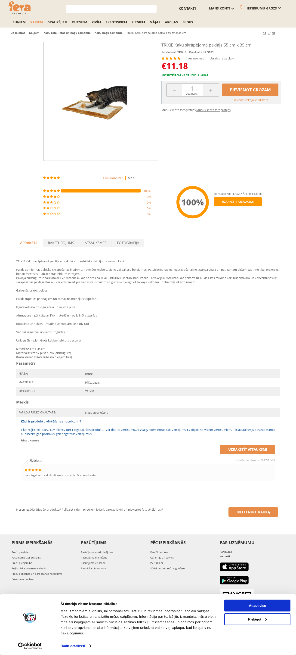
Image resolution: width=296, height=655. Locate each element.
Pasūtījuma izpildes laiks (26, 557)
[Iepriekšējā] (259, 33)
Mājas (155, 22)
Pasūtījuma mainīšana (94, 557)
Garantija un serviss (162, 557)
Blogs (187, 22)
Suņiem (19, 22)
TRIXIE (181, 52)
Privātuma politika (23, 579)
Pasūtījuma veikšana (93, 563)
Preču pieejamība (22, 563)
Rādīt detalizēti (73, 646)
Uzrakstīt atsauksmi (222, 58)
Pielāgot (254, 619)
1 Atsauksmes (195, 58)
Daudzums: (192, 93)
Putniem (79, 22)
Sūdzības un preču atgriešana (167, 568)
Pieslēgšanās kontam (93, 568)
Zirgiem (138, 22)
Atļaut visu (257, 606)
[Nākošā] (279, 33)
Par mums (226, 551)
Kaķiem (36, 22)
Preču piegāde (20, 552)
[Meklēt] (153, 8)
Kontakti (187, 8)
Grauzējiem (57, 22)
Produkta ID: (198, 52)
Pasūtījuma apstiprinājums (97, 552)
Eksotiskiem (116, 22)
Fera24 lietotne (159, 552)
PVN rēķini (156, 563)
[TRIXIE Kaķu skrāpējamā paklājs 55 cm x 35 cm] (101, 101)
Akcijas (171, 22)
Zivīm (96, 22)
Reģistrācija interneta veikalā (29, 568)
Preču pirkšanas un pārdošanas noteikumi (37, 573)
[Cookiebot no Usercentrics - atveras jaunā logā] (30, 646)
